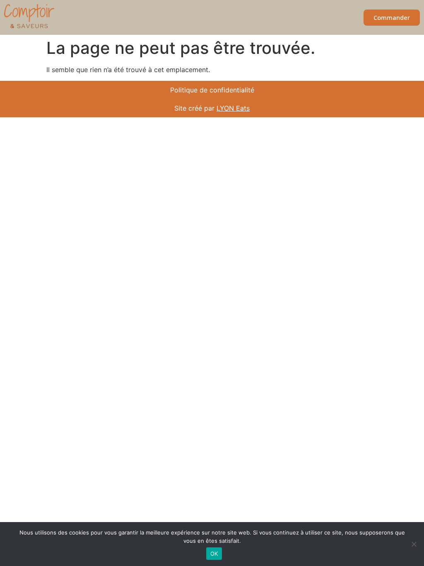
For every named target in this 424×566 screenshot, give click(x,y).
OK (214, 553)
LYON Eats (233, 108)
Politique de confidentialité (212, 90)
